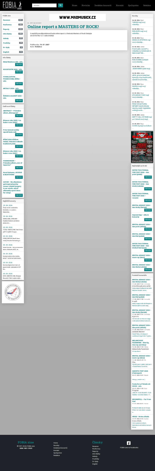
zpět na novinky (35, 23)
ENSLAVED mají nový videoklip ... (139, 31)
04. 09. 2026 (7, 254)
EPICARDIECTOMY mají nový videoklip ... (140, 95)
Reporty (95, 451)
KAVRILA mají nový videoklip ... (139, 86)
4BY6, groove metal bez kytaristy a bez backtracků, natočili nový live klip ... (142, 76)
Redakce (147, 5)
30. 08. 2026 (7, 227)
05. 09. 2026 (7, 263)
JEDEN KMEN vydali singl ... (141, 68)
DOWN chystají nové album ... (141, 126)
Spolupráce (133, 5)
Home (74, 5)
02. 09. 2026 (7, 236)
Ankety (94, 456)
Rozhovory (96, 449)
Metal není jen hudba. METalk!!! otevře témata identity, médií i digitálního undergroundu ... (141, 106)
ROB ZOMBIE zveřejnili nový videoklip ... (140, 60)
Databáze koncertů (103, 5)
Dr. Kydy (95, 461)
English (94, 464)
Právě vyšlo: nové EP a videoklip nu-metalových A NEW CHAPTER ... (141, 50)
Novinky (86, 5)
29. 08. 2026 (7, 205)
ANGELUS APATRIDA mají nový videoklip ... (141, 40)
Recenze (95, 446)
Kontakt (120, 5)
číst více (19, 64)
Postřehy (95, 459)
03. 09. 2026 (7, 245)
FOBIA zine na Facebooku (129, 447)
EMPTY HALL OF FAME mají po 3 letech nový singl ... (142, 117)
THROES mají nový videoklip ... (138, 22)
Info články (96, 454)
